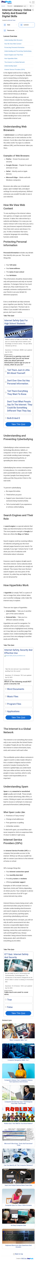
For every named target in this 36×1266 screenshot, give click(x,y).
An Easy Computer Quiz (18, 1225)
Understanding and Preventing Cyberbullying (17, 51)
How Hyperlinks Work (10, 58)
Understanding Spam (10, 66)
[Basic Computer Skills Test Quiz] (18, 1030)
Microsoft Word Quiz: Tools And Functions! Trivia (18, 1144)
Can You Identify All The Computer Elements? (18, 1165)
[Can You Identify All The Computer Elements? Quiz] (18, 1156)
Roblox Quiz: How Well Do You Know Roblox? (18, 1123)
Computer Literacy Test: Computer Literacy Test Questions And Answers (18, 1081)
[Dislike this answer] (31, 6)
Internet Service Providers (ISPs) (14, 69)
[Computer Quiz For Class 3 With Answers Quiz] (18, 1196)
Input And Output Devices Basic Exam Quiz (18, 1185)
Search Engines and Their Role (13, 55)
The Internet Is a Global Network (14, 62)
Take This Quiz (18, 424)
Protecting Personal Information (14, 47)
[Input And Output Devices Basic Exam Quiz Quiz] (18, 1176)
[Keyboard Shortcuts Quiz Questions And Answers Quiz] (18, 1236)
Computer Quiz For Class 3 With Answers (18, 1205)
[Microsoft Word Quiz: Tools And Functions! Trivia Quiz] (18, 1134)
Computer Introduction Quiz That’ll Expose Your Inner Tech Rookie (18, 1102)
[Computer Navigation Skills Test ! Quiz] (18, 1050)
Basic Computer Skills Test (18, 1040)
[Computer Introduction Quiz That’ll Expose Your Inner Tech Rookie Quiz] (18, 1092)
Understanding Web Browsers (13, 40)
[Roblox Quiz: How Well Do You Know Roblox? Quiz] (18, 1114)
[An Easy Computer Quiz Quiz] (18, 1216)
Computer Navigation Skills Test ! (18, 1060)
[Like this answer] (26, 6)
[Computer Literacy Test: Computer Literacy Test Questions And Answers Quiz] (18, 1071)
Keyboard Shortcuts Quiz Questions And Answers (18, 1246)
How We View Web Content (12, 44)
